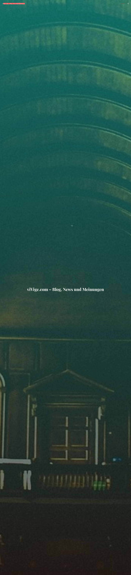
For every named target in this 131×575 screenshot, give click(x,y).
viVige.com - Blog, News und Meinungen (13, 3)
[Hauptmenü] (128, 3)
